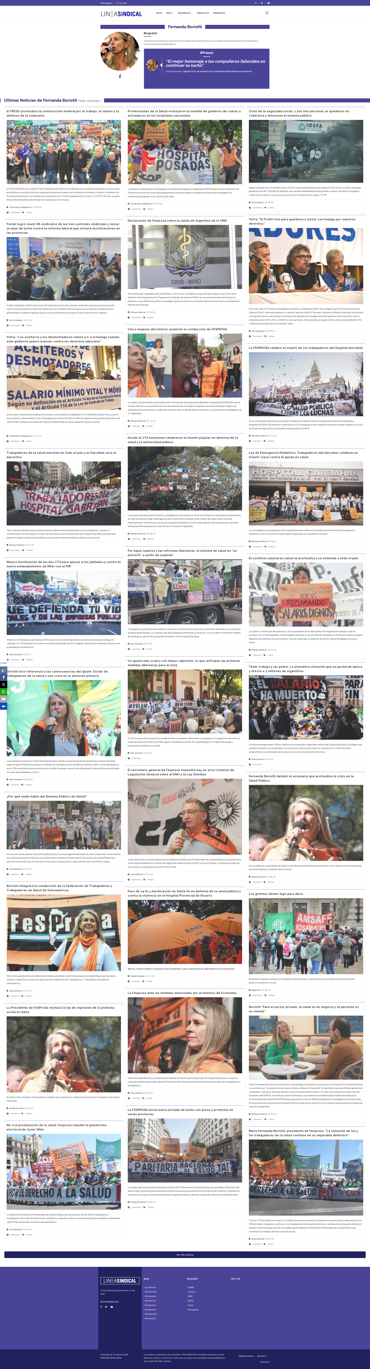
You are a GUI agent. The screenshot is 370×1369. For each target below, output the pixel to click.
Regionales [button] (184, 13)
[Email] (3, 699)
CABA (191, 1287)
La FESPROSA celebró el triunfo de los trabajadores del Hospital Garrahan (306, 348)
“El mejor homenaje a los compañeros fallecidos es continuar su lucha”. (215, 63)
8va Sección (150, 1318)
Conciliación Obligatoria (20, 207)
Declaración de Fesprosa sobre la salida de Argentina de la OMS (177, 220)
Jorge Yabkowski (136, 859)
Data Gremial (257, 202)
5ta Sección (150, 1305)
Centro (191, 1291)
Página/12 (255, 990)
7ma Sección (151, 1314)
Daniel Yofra (318, 308)
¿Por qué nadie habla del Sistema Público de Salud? (46, 796)
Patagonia (193, 1309)
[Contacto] (269, 3)
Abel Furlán (32, 305)
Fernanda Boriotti (174, 71)
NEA (190, 1296)
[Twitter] (263, 3)
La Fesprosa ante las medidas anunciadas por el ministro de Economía (182, 993)
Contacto (265, 1362)
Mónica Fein (170, 866)
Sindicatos (203, 13)
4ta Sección (150, 1300)
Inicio (159, 13)
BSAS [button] (169, 13)
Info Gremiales (258, 331)
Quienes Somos (246, 1356)
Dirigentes (219, 13)
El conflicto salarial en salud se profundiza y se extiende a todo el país (303, 558)
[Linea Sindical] (123, 13)
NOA (190, 1300)
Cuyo (190, 1305)
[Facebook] (257, 3)
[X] (3, 684)
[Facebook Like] (3, 670)
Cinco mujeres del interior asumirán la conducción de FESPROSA (177, 329)
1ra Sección (150, 1287)
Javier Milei (164, 293)
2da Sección (150, 1291)
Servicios (261, 1356)
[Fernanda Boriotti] (119, 51)
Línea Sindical (136, 874)
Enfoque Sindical (137, 312)
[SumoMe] (3, 706)
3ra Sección (150, 1296)
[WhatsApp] (3, 691)
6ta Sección (150, 1309)
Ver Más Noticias (185, 1254)
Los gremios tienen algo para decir (276, 894)
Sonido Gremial (258, 877)
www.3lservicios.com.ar (111, 1358)
